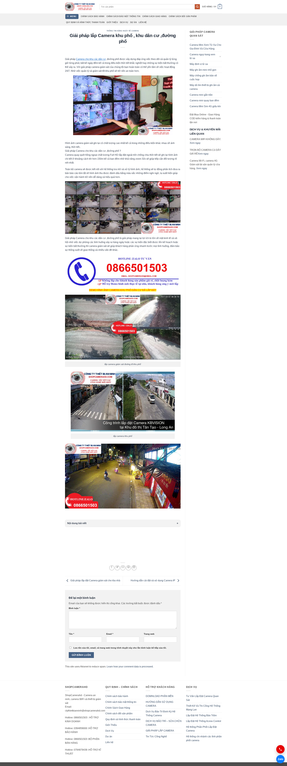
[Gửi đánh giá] (197, 6)
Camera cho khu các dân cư (91, 59)
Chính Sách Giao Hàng (154, 16)
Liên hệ (143, 22)
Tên (71, 634)
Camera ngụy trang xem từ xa (202, 56)
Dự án (133, 22)
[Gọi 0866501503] (280, 749)
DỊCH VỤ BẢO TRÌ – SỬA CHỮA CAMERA (163, 723)
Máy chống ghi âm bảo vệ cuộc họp (203, 77)
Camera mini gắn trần (201, 95)
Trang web (149, 634)
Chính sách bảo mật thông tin (123, 16)
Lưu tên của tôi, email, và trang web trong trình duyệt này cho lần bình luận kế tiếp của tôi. (120, 648)
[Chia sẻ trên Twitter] (117, 567)
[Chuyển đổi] (220, 56)
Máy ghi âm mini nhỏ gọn (203, 70)
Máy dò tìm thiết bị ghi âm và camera (205, 87)
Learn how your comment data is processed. (130, 666)
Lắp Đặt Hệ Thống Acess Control (203, 721)
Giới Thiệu (112, 22)
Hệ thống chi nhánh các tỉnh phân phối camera (204, 738)
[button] (212, 7)
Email (109, 634)
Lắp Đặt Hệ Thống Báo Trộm (201, 715)
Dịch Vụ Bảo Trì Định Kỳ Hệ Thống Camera (160, 713)
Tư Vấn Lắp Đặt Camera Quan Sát (202, 698)
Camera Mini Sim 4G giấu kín (205, 106)
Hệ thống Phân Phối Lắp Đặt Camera (201, 729)
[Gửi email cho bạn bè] (122, 567)
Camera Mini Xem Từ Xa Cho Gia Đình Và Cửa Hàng (205, 47)
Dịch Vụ (124, 22)
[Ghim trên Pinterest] (128, 567)
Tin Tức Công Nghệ (156, 736)
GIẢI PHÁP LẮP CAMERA (160, 730)
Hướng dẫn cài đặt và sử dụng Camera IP (153, 580)
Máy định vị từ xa (199, 64)
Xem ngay (195, 143)
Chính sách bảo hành (92, 16)
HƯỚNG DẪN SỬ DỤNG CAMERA (159, 704)
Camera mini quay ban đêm (204, 100)
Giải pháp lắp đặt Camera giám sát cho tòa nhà (95, 580)
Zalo (279, 759)
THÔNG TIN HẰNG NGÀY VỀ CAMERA (123, 31)
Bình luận (74, 608)
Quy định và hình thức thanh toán (85, 22)
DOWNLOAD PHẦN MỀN (159, 696)
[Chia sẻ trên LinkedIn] (134, 567)
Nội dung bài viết (76, 523)
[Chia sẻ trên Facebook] (111, 567)
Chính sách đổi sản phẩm (183, 16)
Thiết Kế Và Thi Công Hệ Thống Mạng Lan (203, 708)
